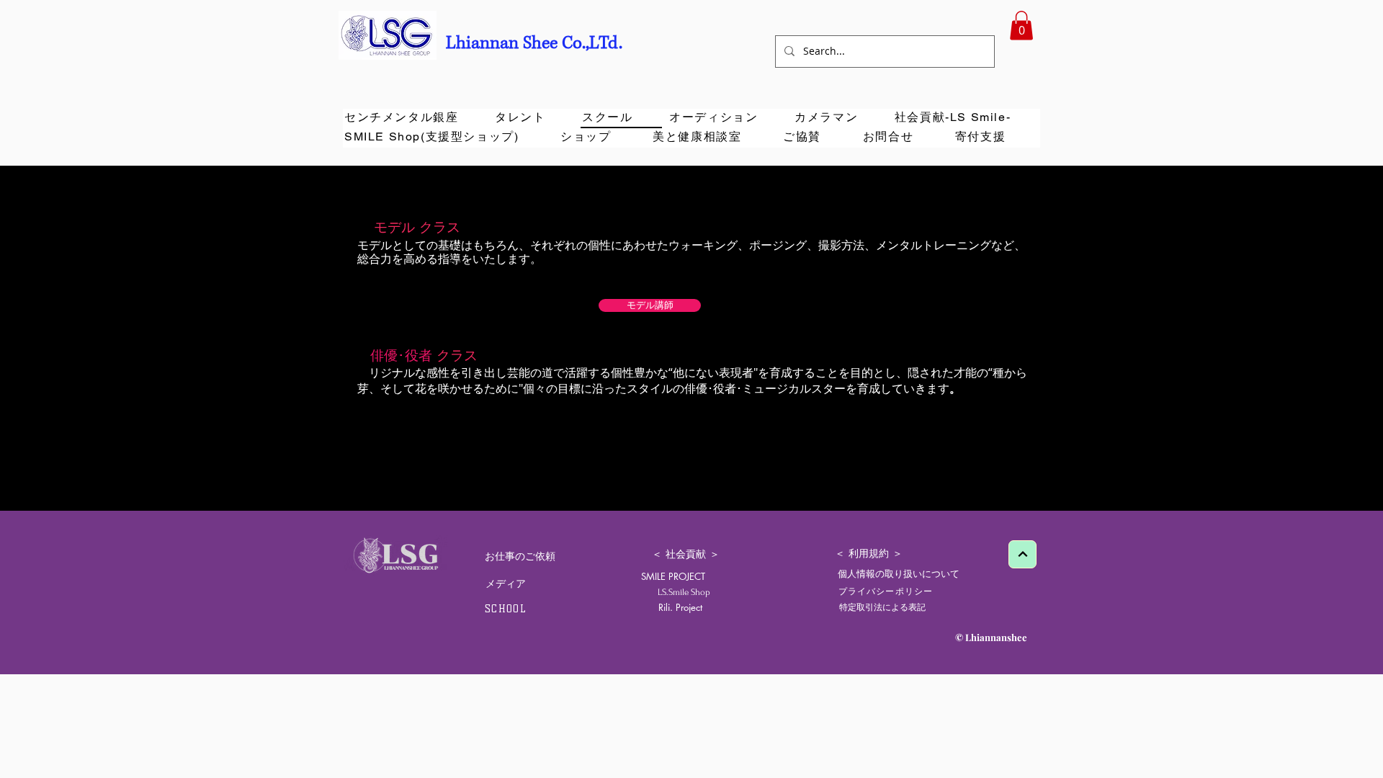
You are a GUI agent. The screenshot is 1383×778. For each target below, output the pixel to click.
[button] (1021, 25)
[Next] (1022, 554)
